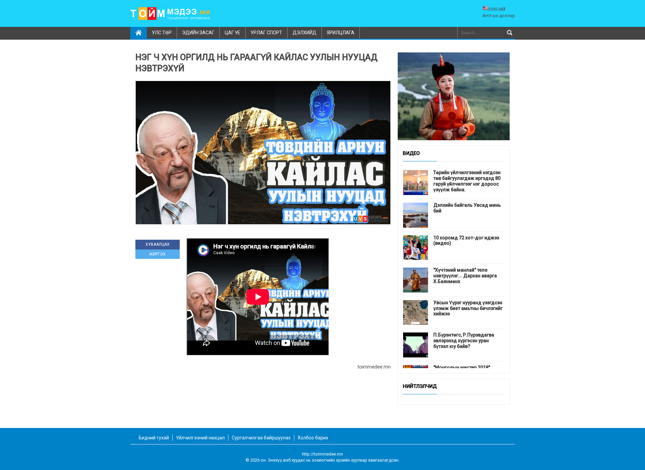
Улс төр (162, 32)
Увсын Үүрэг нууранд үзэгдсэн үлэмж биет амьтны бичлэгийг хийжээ (468, 308)
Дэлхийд (304, 32)
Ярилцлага (340, 32)
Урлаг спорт (266, 32)
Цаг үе (232, 32)
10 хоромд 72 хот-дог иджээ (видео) (466, 240)
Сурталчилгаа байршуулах (261, 437)
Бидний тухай (154, 437)
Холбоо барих (313, 437)
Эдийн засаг (198, 32)
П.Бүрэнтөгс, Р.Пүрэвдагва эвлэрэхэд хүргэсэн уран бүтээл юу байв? (463, 340)
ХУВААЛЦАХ (157, 244)
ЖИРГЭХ (157, 254)
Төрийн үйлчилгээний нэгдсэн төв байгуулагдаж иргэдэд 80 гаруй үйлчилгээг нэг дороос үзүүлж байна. (467, 181)
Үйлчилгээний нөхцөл (200, 437)
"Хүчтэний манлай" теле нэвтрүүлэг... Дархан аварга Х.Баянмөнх (465, 275)
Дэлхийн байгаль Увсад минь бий (467, 207)
